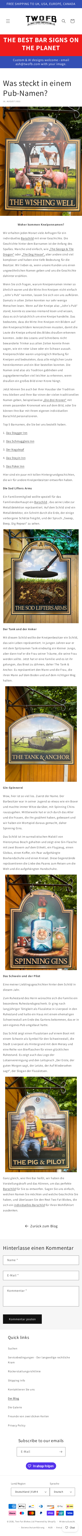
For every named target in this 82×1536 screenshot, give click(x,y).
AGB (50, 1527)
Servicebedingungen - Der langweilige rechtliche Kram (39, 1360)
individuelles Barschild (29, 1205)
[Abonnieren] (61, 1451)
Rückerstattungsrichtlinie (24, 1371)
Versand (60, 1527)
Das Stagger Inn (16, 433)
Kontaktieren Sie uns (21, 1389)
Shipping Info (16, 1380)
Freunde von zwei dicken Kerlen (28, 1416)
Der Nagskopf (15, 449)
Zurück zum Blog (44, 1226)
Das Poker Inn (15, 466)
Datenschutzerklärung (33, 1527)
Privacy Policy (16, 1425)
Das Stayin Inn (15, 458)
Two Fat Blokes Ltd (25, 1521)
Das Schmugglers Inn (20, 441)
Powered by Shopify (45, 1521)
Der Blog (13, 1398)
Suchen (13, 1348)
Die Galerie (15, 1407)
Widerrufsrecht (67, 1521)
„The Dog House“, (33, 254)
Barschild (27, 238)
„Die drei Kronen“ (54, 400)
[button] (8, 21)
